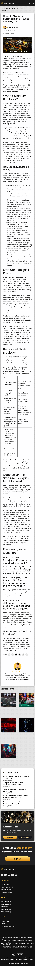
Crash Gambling (6, 912)
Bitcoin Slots (4, 907)
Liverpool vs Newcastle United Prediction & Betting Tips (13, 784)
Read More (25, 837)
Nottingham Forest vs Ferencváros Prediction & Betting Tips (15, 797)
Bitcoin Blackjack (6, 901)
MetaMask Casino (6, 892)
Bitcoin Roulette (6, 904)
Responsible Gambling (8, 926)
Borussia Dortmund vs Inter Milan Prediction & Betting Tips (15, 803)
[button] (29, 3)
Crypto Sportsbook (7, 887)
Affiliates (3, 929)
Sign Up (17, 859)
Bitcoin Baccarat (6, 909)
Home (3, 9)
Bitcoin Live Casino (6, 890)
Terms (3, 924)
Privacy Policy (5, 921)
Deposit (10, 837)
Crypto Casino (5, 884)
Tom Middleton (13, 27)
